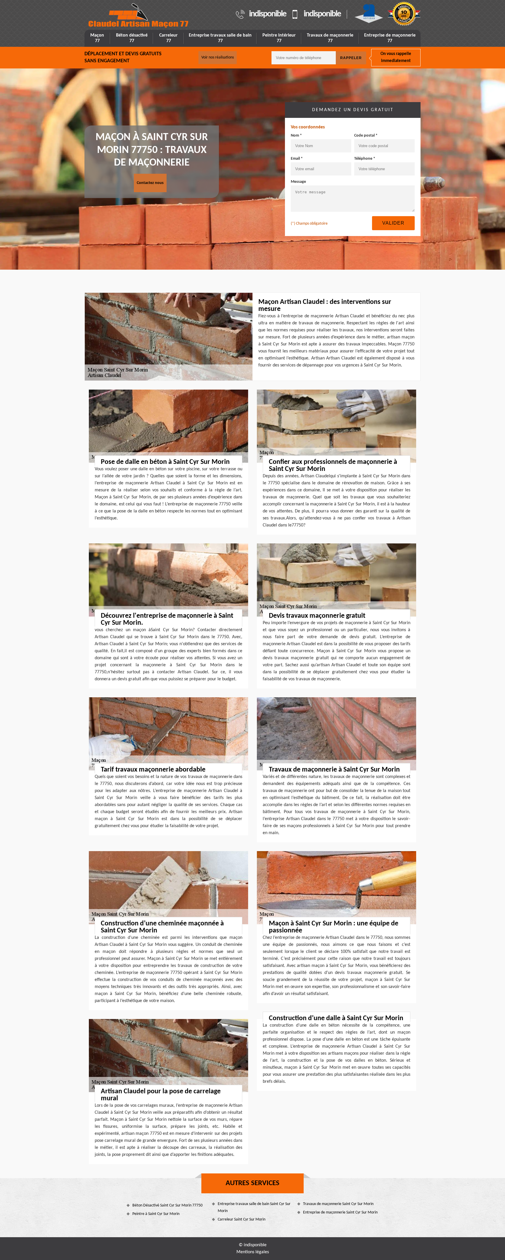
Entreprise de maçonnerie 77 (390, 38)
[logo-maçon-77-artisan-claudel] (138, 15)
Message (298, 182)
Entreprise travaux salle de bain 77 (220, 38)
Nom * (296, 135)
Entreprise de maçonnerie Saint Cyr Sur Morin (340, 1212)
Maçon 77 (97, 38)
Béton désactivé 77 (132, 38)
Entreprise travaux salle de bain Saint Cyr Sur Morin (254, 1207)
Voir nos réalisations (217, 57)
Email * (297, 158)
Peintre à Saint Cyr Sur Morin (155, 1214)
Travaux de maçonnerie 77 (330, 38)
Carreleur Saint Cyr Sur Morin (241, 1219)
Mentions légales (252, 1252)
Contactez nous (150, 183)
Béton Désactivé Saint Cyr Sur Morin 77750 (167, 1205)
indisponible (267, 14)
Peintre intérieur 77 (279, 38)
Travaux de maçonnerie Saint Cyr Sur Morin (338, 1204)
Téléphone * (364, 158)
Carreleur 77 (168, 38)
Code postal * (366, 135)
